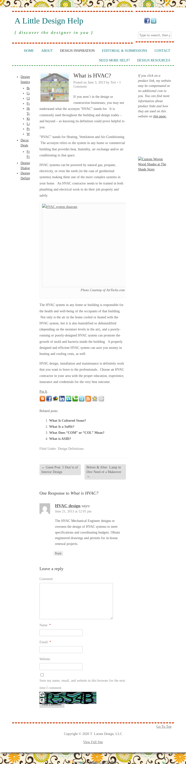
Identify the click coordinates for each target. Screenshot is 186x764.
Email (45, 642)
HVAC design (67, 505)
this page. (160, 116)
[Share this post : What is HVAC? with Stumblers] (68, 400)
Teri (113, 82)
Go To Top (163, 726)
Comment (46, 579)
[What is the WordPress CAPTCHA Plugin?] (67, 703)
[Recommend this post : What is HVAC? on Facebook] (49, 400)
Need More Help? (114, 60)
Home (29, 51)
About (47, 51)
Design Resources (153, 60)
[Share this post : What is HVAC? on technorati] (75, 400)
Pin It (43, 391)
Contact (162, 51)
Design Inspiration (77, 51)
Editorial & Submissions (124, 51)
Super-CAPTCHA (102, 762)
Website (44, 659)
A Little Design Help (49, 21)
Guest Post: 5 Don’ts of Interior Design (59, 470)
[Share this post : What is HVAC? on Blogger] (42, 400)
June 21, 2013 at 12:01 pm (73, 511)
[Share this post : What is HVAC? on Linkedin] (62, 400)
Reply (58, 553)
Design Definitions (71, 449)
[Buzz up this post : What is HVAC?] (55, 400)
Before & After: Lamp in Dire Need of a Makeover (103, 472)
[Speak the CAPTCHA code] (42, 702)
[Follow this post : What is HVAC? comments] (88, 400)
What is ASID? (60, 439)
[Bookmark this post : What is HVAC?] (95, 400)
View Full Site (93, 742)
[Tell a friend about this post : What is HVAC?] (101, 400)
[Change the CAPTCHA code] (42, 696)
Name (45, 625)
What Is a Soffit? (61, 426)
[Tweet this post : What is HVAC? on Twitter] (82, 400)
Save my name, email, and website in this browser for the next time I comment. (82, 684)
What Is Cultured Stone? (67, 420)
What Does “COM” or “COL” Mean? (76, 433)
